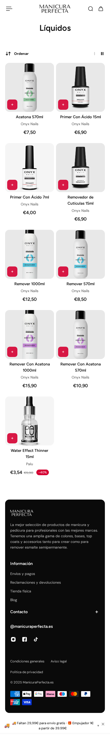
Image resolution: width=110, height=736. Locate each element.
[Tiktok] (35, 639)
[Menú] (9, 8)
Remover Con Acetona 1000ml (29, 367)
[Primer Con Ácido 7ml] (29, 167)
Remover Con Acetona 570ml (80, 367)
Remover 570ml (81, 283)
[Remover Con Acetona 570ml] (80, 334)
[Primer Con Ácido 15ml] (80, 87)
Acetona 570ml (29, 116)
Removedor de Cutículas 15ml (81, 200)
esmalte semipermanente (46, 547)
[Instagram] (13, 639)
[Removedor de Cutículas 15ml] (80, 167)
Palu (29, 464)
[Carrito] (101, 8)
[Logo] (55, 9)
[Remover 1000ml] (29, 254)
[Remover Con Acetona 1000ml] (29, 334)
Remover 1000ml (29, 283)
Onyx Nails (29, 124)
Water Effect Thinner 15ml (29, 453)
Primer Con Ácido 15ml (80, 116)
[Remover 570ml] (80, 254)
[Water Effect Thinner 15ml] (29, 420)
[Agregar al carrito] (12, 105)
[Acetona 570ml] (29, 87)
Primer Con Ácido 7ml (29, 197)
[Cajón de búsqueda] (90, 8)
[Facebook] (24, 639)
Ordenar (21, 53)
